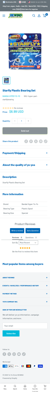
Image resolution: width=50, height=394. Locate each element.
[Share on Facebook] (26, 141)
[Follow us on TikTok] (24, 354)
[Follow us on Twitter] (9, 354)
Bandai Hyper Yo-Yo (11, 96)
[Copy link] (45, 141)
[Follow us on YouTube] (19, 354)
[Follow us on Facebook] (4, 354)
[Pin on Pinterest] (31, 141)
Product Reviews (25, 224)
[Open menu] (4, 16)
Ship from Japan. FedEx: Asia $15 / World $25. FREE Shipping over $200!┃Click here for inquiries (25, 7)
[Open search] (33, 15)
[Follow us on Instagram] (14, 354)
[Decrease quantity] (14, 121)
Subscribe (11, 333)
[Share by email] (41, 141)
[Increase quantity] (28, 121)
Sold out (25, 130)
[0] (44, 15)
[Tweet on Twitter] (36, 141)
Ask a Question (33, 231)
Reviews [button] (15, 237)
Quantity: (6, 121)
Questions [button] (30, 237)
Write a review (17, 231)
